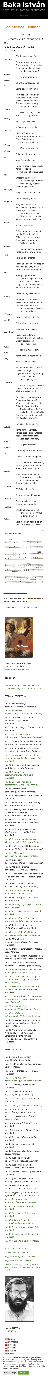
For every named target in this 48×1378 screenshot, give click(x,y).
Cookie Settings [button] (10, 1373)
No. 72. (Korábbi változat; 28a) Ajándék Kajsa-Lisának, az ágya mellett (23, 979)
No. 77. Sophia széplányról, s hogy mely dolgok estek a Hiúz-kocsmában (23, 999)
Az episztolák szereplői (15, 1248)
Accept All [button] (23, 1373)
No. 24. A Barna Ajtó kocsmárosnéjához (19, 775)
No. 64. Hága (22, 1241)
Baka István (24, 4)
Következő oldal (31, 607)
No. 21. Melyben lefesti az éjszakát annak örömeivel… (23, 758)
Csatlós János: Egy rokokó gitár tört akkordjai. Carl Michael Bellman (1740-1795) (23, 1267)
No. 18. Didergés (23, 1105)
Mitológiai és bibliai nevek (17, 1252)
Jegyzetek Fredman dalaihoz (18, 1260)
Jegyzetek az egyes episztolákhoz (21, 1256)
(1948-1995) (10, 1331)
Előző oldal (9, 607)
